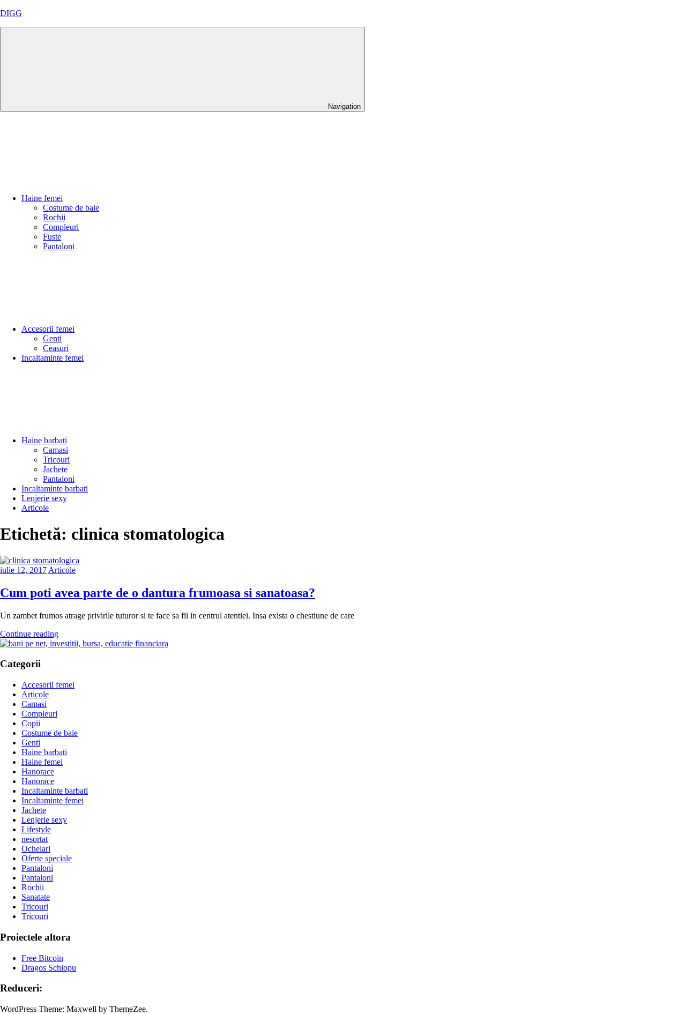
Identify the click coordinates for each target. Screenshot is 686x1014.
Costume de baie (71, 207)
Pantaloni (58, 246)
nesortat (34, 839)
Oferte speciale (46, 858)
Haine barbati (44, 440)
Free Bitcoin (42, 958)
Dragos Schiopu (48, 967)
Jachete (55, 469)
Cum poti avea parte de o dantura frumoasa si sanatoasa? (157, 593)
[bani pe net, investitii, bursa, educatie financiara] (84, 643)
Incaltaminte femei (52, 357)
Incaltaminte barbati (54, 488)
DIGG (11, 13)
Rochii (54, 217)
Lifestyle (36, 829)
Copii (30, 723)
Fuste (52, 236)
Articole (35, 507)
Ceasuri (56, 348)
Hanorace (37, 771)
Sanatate (35, 896)
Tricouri (56, 459)
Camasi (55, 449)
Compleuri (61, 227)
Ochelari (35, 848)
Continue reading (29, 633)
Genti (52, 338)
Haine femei (42, 198)
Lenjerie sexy (44, 498)
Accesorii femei (47, 328)
